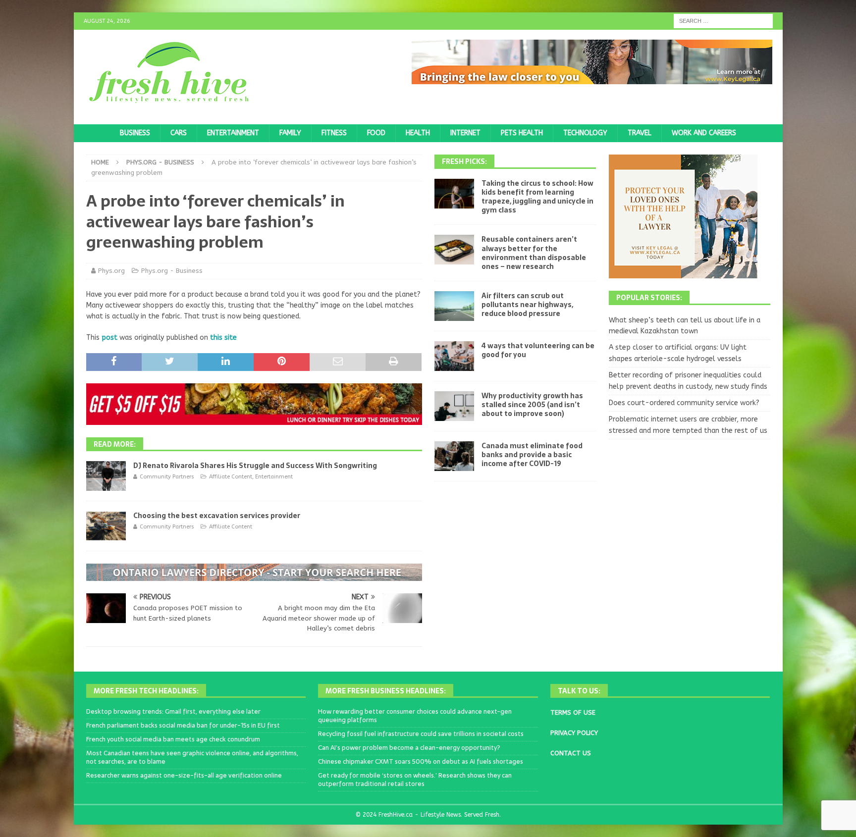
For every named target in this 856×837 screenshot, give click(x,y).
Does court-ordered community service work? (684, 403)
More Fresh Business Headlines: (385, 690)
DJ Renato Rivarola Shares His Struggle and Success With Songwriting (255, 465)
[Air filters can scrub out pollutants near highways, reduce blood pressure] (454, 306)
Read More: (115, 444)
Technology (585, 133)
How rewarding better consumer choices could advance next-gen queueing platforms (415, 715)
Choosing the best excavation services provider (216, 515)
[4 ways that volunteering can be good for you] (454, 356)
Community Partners (167, 476)
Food (376, 133)
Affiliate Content (230, 476)
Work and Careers (704, 133)
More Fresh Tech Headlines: (146, 690)
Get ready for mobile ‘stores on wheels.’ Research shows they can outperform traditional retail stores (415, 779)
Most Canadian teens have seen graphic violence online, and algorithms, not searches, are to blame (192, 757)
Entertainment (233, 133)
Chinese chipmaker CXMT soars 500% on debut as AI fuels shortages (420, 761)
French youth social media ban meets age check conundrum (173, 739)
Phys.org (111, 270)
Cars (178, 133)
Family (290, 133)
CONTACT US (570, 753)
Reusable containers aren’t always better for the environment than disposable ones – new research (534, 253)
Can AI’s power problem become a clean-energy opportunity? (409, 747)
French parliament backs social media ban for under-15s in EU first (183, 725)
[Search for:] (723, 20)
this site (223, 337)
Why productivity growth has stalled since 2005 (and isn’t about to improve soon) (532, 404)
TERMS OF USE (572, 712)
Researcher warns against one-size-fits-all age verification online (184, 775)
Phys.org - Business (172, 270)
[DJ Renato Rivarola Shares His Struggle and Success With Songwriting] (106, 476)
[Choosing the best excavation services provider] (106, 526)
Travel (639, 133)
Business (135, 133)
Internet (465, 133)
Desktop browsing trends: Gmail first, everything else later (173, 711)
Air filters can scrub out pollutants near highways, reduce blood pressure (527, 304)
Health (418, 133)
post (109, 337)
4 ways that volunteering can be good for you (538, 350)
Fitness (334, 133)
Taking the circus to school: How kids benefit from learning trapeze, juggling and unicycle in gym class (537, 197)
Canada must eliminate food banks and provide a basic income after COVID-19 (532, 454)
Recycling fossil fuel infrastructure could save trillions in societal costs (421, 734)
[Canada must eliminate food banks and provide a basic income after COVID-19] (454, 456)
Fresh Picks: (464, 161)
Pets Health (522, 133)
